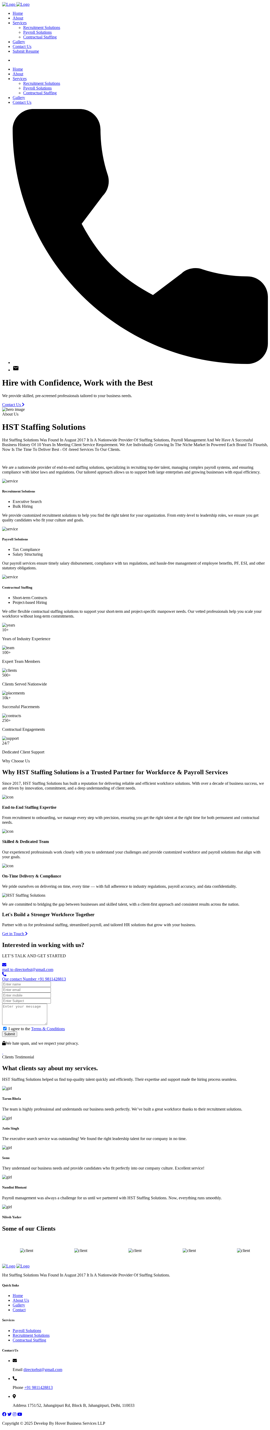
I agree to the (36, 1029)
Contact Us (22, 46)
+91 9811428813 (38, 1387)
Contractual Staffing (40, 37)
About (18, 18)
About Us (21, 1300)
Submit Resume (26, 51)
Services (20, 23)
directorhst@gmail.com (42, 1369)
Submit (9, 1034)
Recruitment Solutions (41, 27)
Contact (19, 1310)
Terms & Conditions (48, 1029)
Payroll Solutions (37, 32)
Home (18, 13)
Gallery (19, 42)
